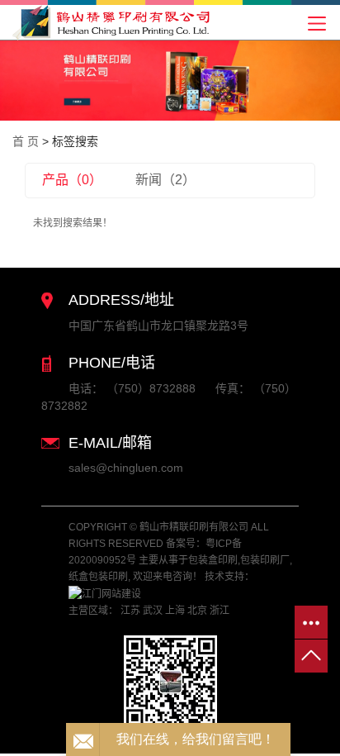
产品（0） (72, 180)
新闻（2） (165, 180)
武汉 (153, 610)
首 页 (25, 141)
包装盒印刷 (213, 560)
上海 (175, 610)
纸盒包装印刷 (98, 576)
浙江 (219, 610)
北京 (197, 610)
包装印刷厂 (265, 560)
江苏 (130, 610)
